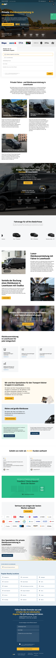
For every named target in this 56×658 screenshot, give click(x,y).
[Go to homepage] (5, 4)
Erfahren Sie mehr (28, 203)
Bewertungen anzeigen (29, 494)
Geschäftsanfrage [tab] (9, 57)
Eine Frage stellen (12, 1)
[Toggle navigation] (53, 4)
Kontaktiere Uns (6, 356)
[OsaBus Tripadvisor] (53, 16)
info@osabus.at (43, 1)
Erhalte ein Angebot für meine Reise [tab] (12, 54)
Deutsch (52, 1)
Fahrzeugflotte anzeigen (20, 203)
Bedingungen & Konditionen (36, 654)
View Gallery (6, 271)
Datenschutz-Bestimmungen (13, 73)
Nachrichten (41, 653)
